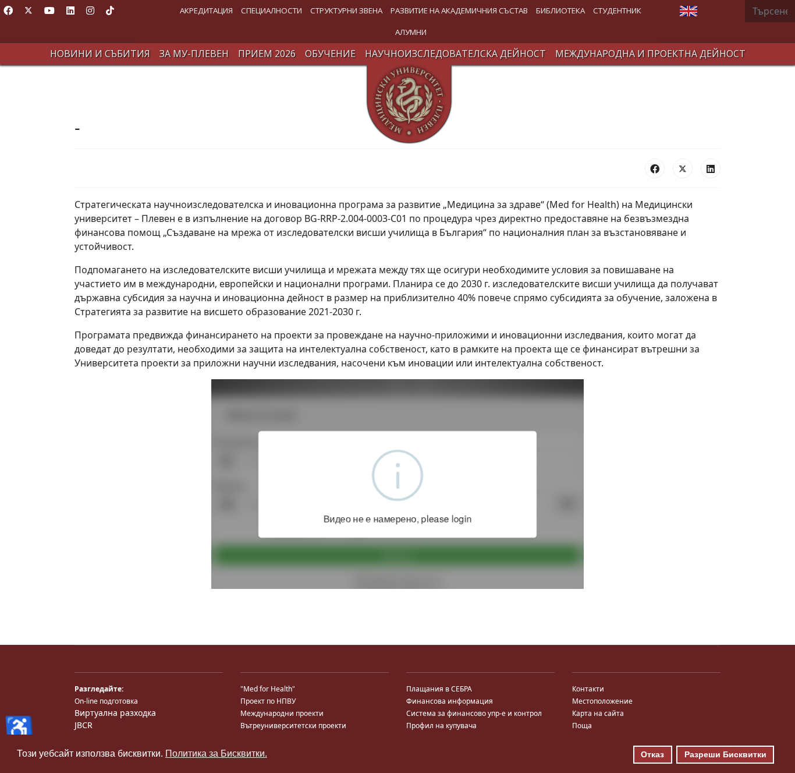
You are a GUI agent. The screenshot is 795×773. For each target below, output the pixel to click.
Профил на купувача (441, 725)
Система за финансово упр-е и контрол (474, 713)
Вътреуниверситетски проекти (293, 725)
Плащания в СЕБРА (439, 689)
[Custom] (110, 10)
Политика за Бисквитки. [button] (216, 753)
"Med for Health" (267, 689)
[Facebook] (8, 10)
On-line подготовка (106, 701)
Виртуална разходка (115, 712)
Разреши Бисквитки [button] (725, 754)
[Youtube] (49, 10)
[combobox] (770, 11)
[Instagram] (90, 10)
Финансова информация (449, 701)
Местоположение (602, 701)
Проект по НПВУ (268, 701)
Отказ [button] (652, 754)
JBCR (83, 724)
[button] (206, 11)
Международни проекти (282, 713)
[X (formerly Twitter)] (683, 168)
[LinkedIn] (711, 168)
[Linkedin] (70, 10)
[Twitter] (28, 10)
